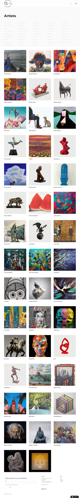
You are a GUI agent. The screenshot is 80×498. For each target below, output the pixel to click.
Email (6, 480)
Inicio (61, 478)
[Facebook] (46, 489)
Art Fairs (61, 480)
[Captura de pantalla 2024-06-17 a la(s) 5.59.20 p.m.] (42, 489)
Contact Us (61, 481)
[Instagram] (44, 489)
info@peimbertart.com (45, 484)
